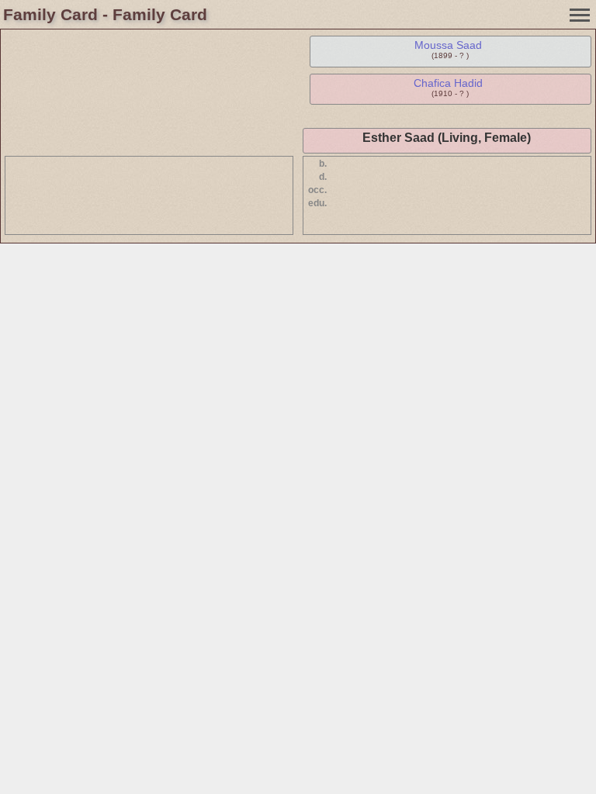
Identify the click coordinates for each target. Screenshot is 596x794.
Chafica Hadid (448, 83)
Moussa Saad (448, 45)
